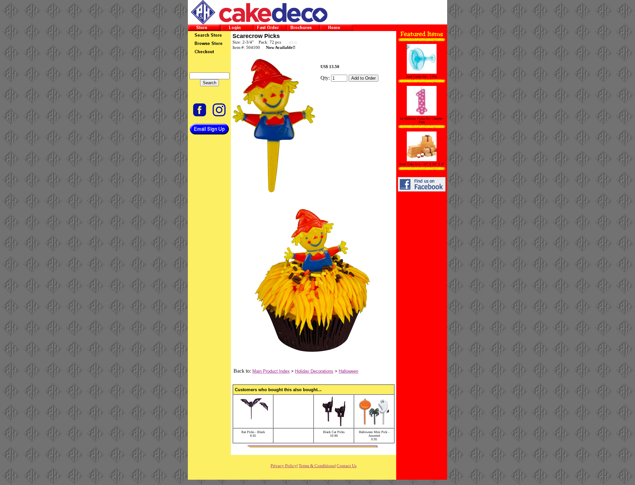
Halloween (348, 371)
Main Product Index (271, 371)
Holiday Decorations (314, 371)
